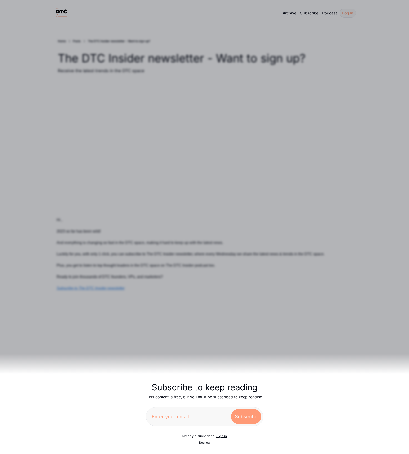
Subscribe (246, 416)
